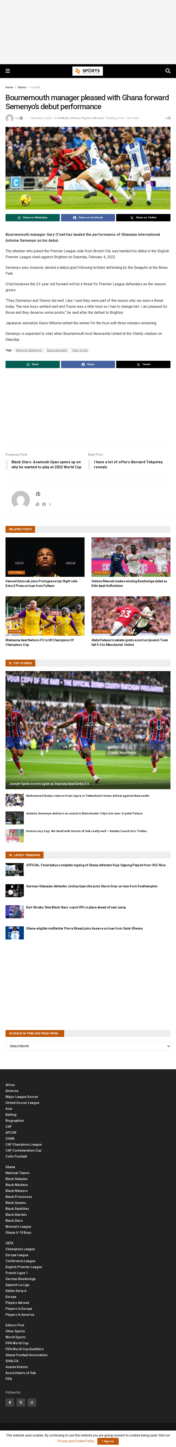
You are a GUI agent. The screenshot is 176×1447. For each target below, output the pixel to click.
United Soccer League (22, 1103)
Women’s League (18, 1226)
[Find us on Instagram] (32, 1402)
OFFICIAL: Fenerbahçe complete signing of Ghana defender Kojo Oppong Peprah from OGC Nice (95, 865)
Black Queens (16, 1203)
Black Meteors (17, 1191)
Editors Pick (15, 1325)
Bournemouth (57, 350)
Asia (9, 1109)
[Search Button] (167, 71)
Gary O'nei (80, 350)
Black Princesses (19, 1197)
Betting (11, 1114)
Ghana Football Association (26, 1355)
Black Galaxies (17, 1179)
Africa (10, 1085)
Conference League (20, 1261)
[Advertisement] (88, 32)
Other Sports (15, 1331)
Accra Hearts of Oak (21, 1373)
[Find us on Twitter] (20, 1402)
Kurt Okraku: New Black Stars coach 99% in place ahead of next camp (76, 907)
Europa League (17, 1255)
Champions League (20, 1249)
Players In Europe (19, 1309)
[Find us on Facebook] (10, 1402)
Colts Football (16, 1156)
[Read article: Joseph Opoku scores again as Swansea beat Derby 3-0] (88, 730)
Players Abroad (92, 118)
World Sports (16, 1337)
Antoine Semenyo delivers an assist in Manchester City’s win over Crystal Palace (84, 813)
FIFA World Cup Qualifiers (25, 1349)
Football (35, 87)
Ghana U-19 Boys (18, 1232)
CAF (9, 1126)
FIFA (9, 1379)
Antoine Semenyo (29, 350)
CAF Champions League (24, 1144)
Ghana (22, 87)
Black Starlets (16, 1214)
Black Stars (14, 1220)
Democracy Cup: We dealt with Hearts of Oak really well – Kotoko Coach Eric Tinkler (86, 831)
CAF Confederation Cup (23, 1150)
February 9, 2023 (41, 118)
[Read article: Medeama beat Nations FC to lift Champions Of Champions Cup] (45, 616)
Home (9, 87)
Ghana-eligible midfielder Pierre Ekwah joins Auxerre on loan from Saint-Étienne (84, 928)
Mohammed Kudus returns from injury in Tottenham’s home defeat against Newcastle (87, 795)
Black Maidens (17, 1185)
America (12, 1091)
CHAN (10, 1138)
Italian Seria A (16, 1291)
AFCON (11, 1132)
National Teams (18, 1173)
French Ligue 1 (17, 1273)
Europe (11, 1297)
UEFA (9, 1243)
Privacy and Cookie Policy (76, 1441)
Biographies (15, 1120)
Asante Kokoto (17, 1367)
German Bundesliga (21, 1279)
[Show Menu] (8, 71)
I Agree (108, 1441)
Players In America (20, 1314)
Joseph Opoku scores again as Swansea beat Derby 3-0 (49, 784)
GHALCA (12, 1361)
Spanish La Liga (17, 1285)
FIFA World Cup (17, 1343)
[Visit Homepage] (87, 71)
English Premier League (24, 1267)
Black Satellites (17, 1209)
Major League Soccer (22, 1097)
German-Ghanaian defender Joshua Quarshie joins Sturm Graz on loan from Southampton (91, 886)
